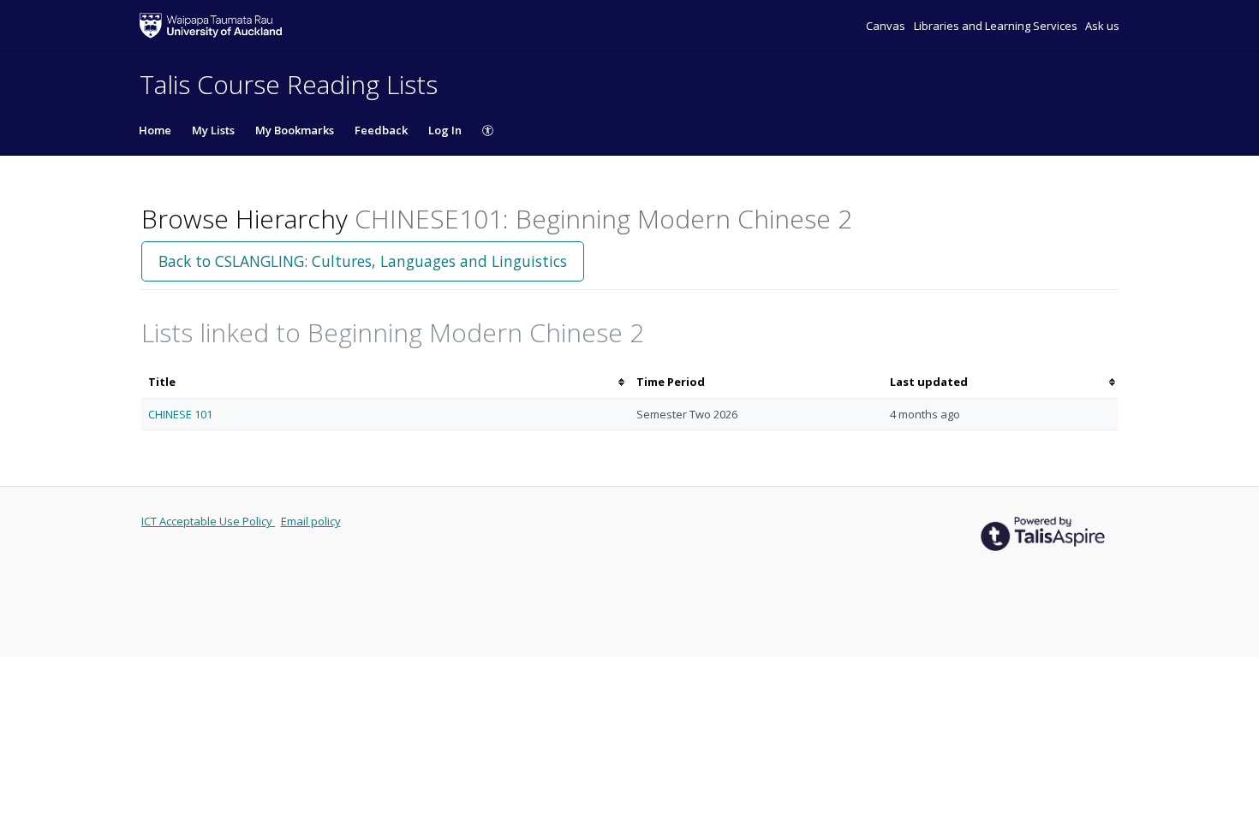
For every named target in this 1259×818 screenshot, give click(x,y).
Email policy (311, 521)
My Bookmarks (294, 130)
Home (155, 130)
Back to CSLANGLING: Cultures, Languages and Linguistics (362, 261)
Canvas (887, 25)
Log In (445, 130)
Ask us (1102, 25)
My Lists (213, 130)
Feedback (381, 130)
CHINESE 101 (180, 414)
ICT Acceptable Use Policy (208, 521)
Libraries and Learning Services (997, 25)
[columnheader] (385, 382)
